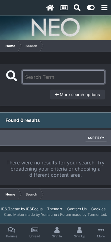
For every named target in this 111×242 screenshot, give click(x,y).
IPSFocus (34, 209)
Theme (53, 209)
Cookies (98, 209)
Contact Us (77, 209)
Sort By (95, 137)
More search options (79, 94)
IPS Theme (10, 209)
